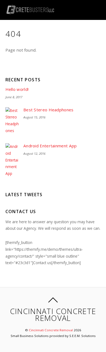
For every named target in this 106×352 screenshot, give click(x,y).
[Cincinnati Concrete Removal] (30, 11)
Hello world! (17, 89)
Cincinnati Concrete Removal (51, 330)
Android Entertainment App (50, 145)
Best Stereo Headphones (48, 109)
